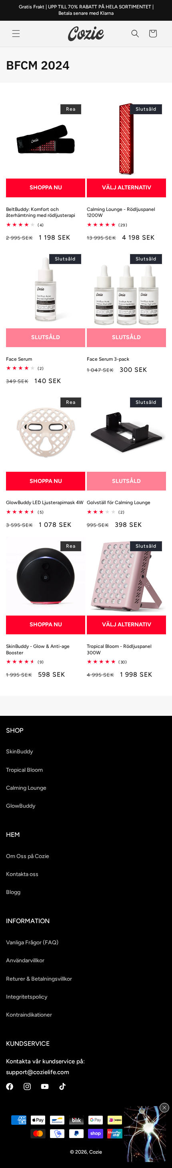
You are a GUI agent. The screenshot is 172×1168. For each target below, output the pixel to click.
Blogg (13, 892)
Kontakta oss (22, 874)
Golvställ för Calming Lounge (118, 502)
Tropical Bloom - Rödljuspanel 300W (119, 650)
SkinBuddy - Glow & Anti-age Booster (38, 650)
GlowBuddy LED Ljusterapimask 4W (45, 502)
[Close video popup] (164, 1107)
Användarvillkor (25, 960)
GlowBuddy (21, 806)
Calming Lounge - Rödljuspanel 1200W (121, 213)
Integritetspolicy (27, 996)
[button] (16, 33)
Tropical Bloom (24, 770)
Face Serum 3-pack (108, 359)
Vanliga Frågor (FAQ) (32, 942)
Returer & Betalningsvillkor (39, 978)
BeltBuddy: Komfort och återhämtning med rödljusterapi (40, 213)
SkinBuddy (19, 751)
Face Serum (19, 359)
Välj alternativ (126, 187)
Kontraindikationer (29, 1014)
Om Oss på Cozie (27, 856)
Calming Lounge (26, 788)
